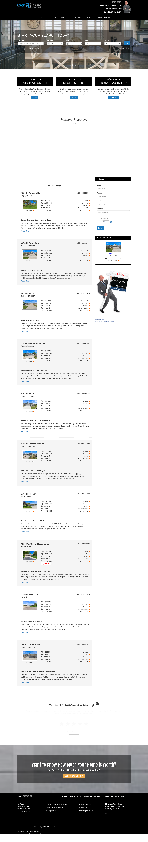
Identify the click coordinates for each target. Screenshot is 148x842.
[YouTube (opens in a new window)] (120, 2)
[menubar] (74, 17)
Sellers (105, 796)
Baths (106, 40)
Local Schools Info (85, 804)
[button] (11, 44)
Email (99, 201)
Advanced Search (124, 49)
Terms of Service (28, 827)
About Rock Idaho (118, 796)
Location (21, 40)
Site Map (53, 827)
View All (74, 123)
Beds (87, 40)
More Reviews (74, 736)
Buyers (97, 796)
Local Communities (84, 796)
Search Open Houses (86, 811)
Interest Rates (83, 808)
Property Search (68, 796)
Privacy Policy (38, 827)
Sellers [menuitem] (90, 17)
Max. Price (70, 40)
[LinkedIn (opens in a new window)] (118, 2)
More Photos (29, 210)
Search (35, 98)
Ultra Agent (44, 833)
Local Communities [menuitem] (62, 17)
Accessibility (20, 827)
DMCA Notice (46, 827)
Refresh (111, 222)
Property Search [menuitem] (43, 17)
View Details (84, 200)
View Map (85, 205)
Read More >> (26, 231)
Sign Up (74, 98)
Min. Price (50, 40)
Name (99, 185)
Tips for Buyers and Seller (54, 808)
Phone (99, 193)
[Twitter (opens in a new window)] (115, 2)
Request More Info (83, 208)
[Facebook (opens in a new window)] (113, 2)
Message (100, 208)
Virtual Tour (85, 203)
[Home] (29, 4)
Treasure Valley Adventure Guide (56, 804)
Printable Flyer (84, 210)
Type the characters (103, 218)
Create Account (34, 49)
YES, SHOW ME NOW (74, 776)
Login (24, 49)
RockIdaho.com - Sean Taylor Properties (104, 321)
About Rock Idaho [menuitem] (105, 17)
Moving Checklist (51, 811)
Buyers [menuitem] (78, 17)
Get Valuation (113, 98)
